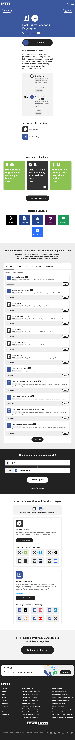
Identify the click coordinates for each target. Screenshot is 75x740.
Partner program (21, 732)
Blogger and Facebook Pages (30, 714)
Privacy (35, 732)
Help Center (4, 703)
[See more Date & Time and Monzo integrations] (37, 560)
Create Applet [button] (37, 480)
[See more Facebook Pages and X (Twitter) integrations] (22, 610)
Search (3, 709)
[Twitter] (63, 733)
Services (3, 691)
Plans (3, 711)
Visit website (19, 593)
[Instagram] (55, 733)
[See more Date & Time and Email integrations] (52, 560)
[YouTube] (59, 733)
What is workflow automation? (60, 700)
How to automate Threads (59, 711)
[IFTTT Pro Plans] (38, 33)
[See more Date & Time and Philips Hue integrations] (22, 560)
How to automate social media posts (62, 714)
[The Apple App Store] (32, 723)
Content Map (5, 706)
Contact (29, 732)
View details (10, 284)
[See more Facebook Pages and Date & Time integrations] (52, 618)
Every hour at (39, 76)
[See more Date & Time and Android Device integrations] (22, 552)
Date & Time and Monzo (28, 703)
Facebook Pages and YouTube (30, 717)
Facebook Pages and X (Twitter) (31, 706)
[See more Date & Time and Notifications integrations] (37, 552)
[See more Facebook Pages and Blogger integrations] (22, 618)
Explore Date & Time (24, 540)
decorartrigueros (29, 33)
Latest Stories (57, 688)
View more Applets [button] (37, 198)
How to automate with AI (59, 691)
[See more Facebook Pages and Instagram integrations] (37, 610)
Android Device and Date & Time (31, 691)
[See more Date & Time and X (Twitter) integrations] (52, 552)
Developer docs (5, 714)
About (41, 732)
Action (15, 279)
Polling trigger (17, 305)
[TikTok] (67, 733)
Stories (3, 694)
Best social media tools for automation (63, 717)
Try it (65, 284)
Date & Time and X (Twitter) (29, 697)
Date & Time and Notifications (30, 694)
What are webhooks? (58, 706)
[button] (72, 4)
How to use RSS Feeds (58, 703)
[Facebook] (46, 733)
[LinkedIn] (50, 733)
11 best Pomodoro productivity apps (62, 709)
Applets (3, 697)
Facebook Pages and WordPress (31, 711)
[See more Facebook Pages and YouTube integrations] (37, 618)
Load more (37, 439)
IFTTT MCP (4, 700)
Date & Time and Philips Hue (30, 700)
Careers (12, 732)
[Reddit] (71, 733)
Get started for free (37, 650)
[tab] (9, 266)
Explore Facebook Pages (26, 598)
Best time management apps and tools (63, 697)
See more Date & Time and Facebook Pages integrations (37, 512)
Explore (4, 688)
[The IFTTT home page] (5, 3)
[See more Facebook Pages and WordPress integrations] (52, 610)
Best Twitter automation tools (60, 694)
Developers (5, 732)
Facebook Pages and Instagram (31, 709)
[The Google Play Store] (43, 723)
